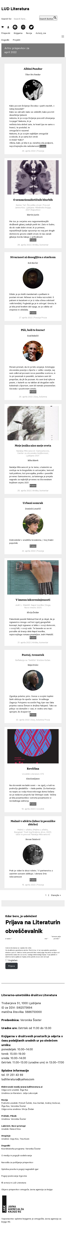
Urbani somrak (33, 503)
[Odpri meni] (63, 36)
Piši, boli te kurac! (33, 330)
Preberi (43, 146)
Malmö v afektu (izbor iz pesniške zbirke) (33, 822)
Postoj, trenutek (33, 655)
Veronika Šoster (18, 1119)
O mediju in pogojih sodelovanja (16, 1155)
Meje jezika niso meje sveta (33, 445)
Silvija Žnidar (28, 1109)
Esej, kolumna (40, 396)
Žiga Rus (24, 1090)
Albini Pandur (33, 68)
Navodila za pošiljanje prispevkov (17, 1162)
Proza (44, 317)
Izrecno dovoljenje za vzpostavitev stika (18, 948)
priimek (57, 938)
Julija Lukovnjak (30, 1093)
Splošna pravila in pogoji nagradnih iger (20, 1169)
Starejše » (56, 895)
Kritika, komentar (41, 244)
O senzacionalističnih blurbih (33, 199)
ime (46, 938)
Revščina (33, 768)
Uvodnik (40, 809)
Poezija (40, 151)
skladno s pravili (10, 952)
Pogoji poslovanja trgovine (14, 1176)
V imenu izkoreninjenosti (33, 599)
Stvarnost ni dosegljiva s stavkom (33, 257)
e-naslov (8, 938)
